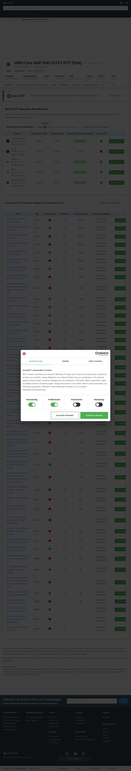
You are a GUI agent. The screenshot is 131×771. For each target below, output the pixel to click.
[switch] (54, 405)
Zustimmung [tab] (35, 361)
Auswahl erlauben (65, 415)
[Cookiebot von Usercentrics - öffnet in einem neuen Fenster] (97, 354)
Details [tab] (65, 361)
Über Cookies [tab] (95, 361)
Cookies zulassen (94, 415)
